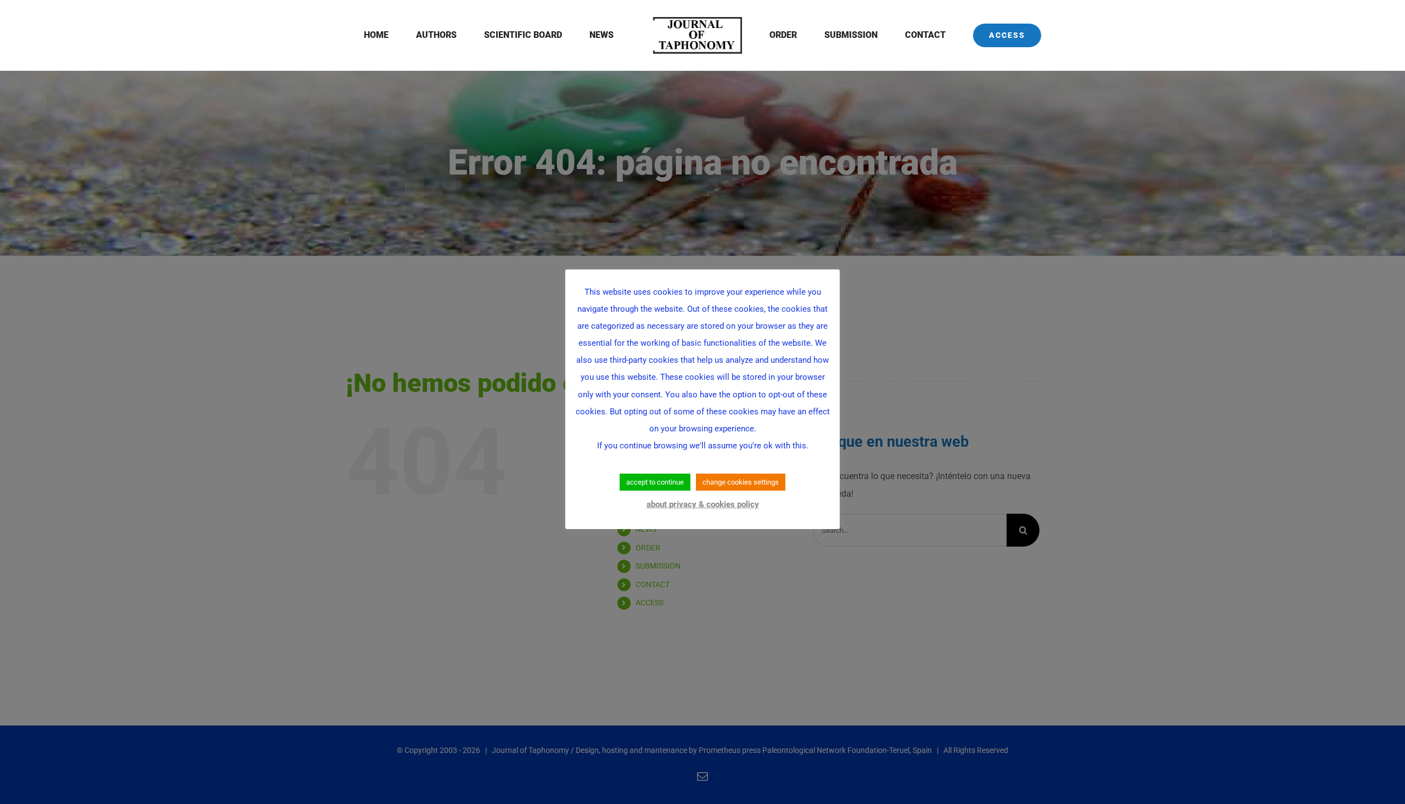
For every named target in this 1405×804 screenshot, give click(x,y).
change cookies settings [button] (740, 482)
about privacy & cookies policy (703, 504)
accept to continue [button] (655, 482)
